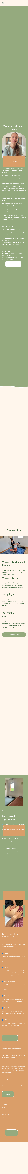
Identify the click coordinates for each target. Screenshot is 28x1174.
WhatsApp (7, 1094)
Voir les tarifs (11, 1132)
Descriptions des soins (14, 634)
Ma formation (14, 161)
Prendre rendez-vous (13, 264)
